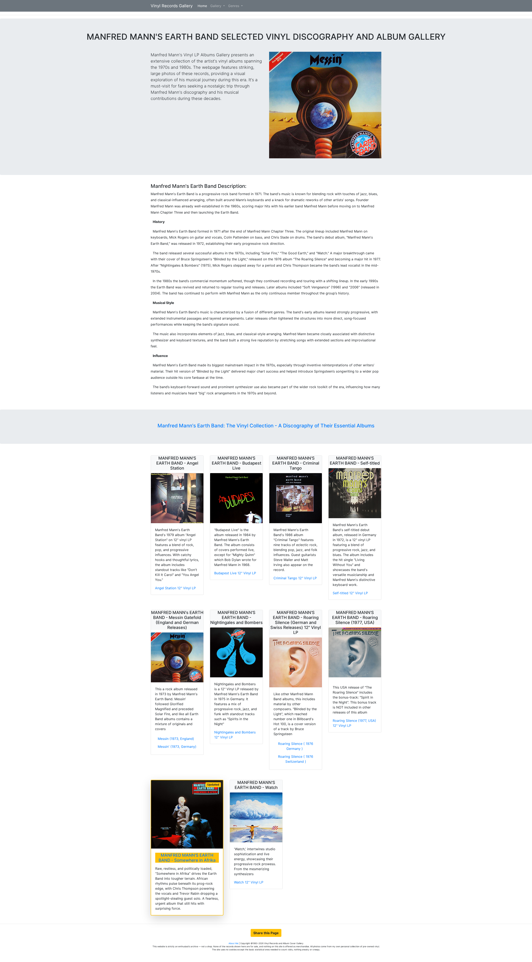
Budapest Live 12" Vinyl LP (235, 573)
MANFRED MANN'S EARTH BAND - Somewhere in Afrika (187, 858)
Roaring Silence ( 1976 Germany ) (295, 746)
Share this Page (266, 933)
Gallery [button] (216, 6)
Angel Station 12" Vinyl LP (175, 588)
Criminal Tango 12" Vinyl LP (295, 578)
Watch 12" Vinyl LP (248, 882)
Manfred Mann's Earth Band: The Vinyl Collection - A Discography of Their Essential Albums (266, 426)
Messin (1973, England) (176, 739)
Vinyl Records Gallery (172, 5)
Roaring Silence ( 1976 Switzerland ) (295, 759)
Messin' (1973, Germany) (177, 746)
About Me (234, 943)
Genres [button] (234, 6)
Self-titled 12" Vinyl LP (350, 593)
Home (203, 6)
